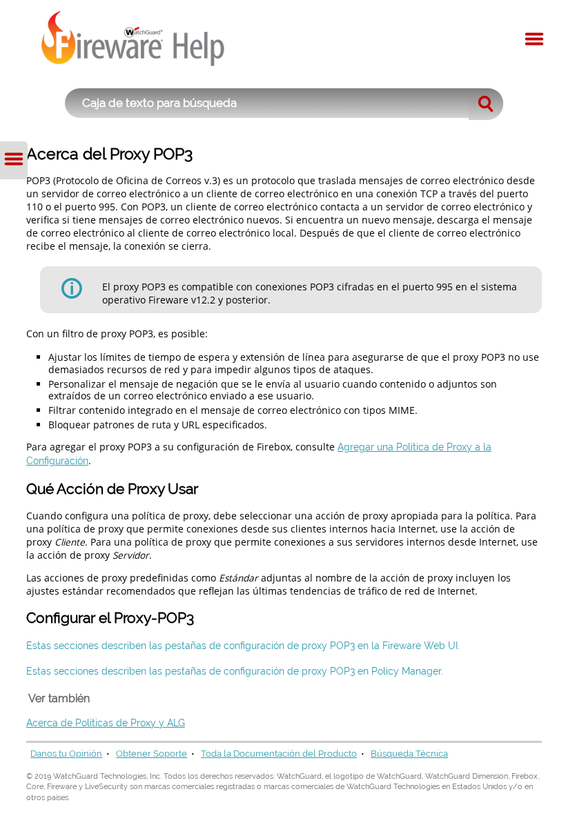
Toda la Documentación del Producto (279, 753)
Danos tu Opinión (66, 753)
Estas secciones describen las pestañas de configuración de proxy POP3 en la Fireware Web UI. (243, 645)
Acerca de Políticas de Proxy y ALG (105, 722)
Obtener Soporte (151, 753)
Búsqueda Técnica (409, 753)
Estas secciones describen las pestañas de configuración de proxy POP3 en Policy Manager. (234, 671)
